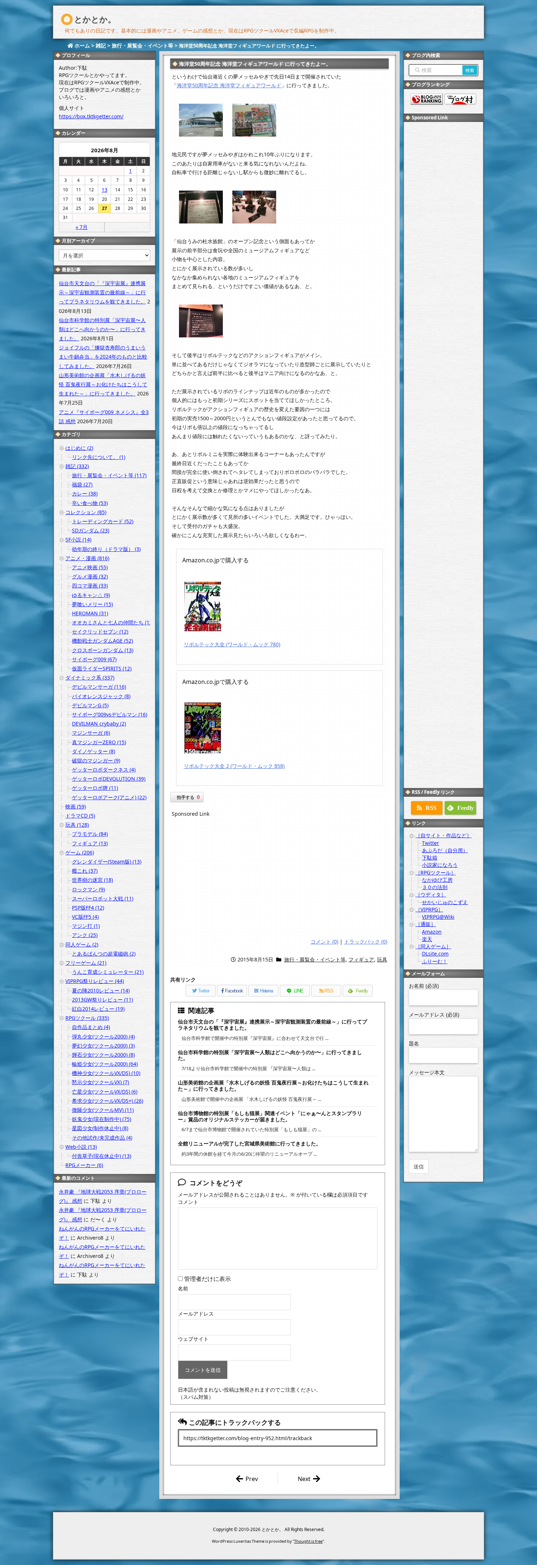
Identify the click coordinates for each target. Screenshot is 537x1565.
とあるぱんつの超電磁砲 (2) (104, 953)
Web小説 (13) (81, 1146)
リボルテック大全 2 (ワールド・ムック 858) (234, 765)
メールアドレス (196, 1313)
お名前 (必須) (424, 985)
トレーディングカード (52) (102, 521)
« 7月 (82, 226)
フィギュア (361, 959)
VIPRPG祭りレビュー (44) (94, 980)
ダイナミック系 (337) (89, 677)
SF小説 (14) (78, 539)
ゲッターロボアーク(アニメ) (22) (109, 797)
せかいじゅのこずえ (445, 902)
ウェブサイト (193, 1338)
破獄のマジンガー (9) (96, 760)
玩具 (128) (77, 824)
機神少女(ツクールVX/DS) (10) (106, 1073)
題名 (414, 1043)
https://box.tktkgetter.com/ (91, 116)
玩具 (382, 959)
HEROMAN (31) (90, 613)
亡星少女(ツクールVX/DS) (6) (104, 1091)
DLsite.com (435, 953)
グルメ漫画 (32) (90, 576)
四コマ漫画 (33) (90, 585)
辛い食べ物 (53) (90, 503)
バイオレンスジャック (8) (101, 696)
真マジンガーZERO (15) (99, 742)
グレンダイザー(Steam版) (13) (106, 861)
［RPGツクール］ (435, 872)
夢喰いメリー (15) (92, 604)
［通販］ (425, 924)
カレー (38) (85, 493)
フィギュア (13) (90, 843)
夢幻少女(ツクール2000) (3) (103, 1045)
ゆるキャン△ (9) (91, 595)
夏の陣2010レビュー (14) (101, 990)
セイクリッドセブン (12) (100, 631)
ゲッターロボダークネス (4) (104, 769)
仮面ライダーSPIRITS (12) (102, 668)
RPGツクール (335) (87, 1017)
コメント (188, 1201)
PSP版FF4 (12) (88, 907)
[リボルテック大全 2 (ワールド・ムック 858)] (202, 727)
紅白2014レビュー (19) (98, 1008)
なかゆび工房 (437, 879)
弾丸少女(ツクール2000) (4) (103, 1036)
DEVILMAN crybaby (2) (99, 723)
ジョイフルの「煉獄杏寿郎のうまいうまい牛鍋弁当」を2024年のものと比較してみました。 (103, 356)
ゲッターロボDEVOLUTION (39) (108, 778)
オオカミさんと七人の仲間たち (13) (113, 622)
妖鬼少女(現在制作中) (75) (101, 1119)
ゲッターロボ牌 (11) (95, 787)
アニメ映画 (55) (90, 567)
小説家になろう (440, 864)
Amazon (432, 931)
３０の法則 (435, 887)
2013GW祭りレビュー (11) (102, 999)
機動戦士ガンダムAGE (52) (102, 640)
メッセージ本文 (427, 1072)
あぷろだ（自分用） (445, 850)
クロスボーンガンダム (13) (102, 650)
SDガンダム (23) (90, 530)
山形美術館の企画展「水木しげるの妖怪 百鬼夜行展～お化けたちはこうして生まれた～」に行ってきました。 (273, 1085)
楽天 (427, 938)
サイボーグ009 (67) (94, 659)
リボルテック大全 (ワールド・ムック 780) (232, 644)
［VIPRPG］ (429, 909)
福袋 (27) (82, 484)
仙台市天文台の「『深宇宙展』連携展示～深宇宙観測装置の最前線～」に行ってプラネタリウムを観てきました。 (272, 1024)
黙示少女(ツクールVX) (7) (100, 1082)
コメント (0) (324, 941)
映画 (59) (75, 806)
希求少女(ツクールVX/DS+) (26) (107, 1100)
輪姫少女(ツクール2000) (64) (105, 1063)
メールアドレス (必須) (434, 1014)
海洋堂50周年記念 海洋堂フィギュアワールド (229, 85)
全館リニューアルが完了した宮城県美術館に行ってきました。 (249, 1143)
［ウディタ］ (430, 894)
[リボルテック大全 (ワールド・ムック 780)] (202, 606)
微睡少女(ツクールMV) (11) (103, 1109)
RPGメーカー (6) (84, 1165)
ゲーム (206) (79, 852)
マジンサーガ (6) (91, 732)
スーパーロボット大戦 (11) (102, 898)
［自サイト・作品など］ (443, 835)
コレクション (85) (85, 512)
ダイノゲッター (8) (93, 751)
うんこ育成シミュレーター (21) (108, 971)
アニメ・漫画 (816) (87, 558)
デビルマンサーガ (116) (99, 686)
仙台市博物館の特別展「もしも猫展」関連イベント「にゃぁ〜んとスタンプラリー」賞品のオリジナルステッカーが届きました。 (270, 1116)
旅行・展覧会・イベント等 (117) (109, 475)
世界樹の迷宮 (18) (92, 879)
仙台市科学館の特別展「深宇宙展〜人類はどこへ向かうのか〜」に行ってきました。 (270, 1055)
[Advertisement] (279, 879)
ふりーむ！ (435, 961)
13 (104, 189)
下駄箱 (429, 857)
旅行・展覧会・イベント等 (315, 959)
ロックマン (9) (88, 889)
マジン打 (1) (86, 925)
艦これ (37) (85, 870)
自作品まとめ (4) (91, 1026)
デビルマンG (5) (90, 705)
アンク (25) (85, 934)
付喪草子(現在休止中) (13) (101, 1155)
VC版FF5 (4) (85, 916)
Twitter (430, 842)
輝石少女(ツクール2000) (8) (103, 1054)
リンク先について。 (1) (98, 457)
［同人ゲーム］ (433, 946)
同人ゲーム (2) (81, 944)
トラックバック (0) (365, 941)
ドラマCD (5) (80, 815)
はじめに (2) (79, 447)
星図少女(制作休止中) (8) (100, 1128)
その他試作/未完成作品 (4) (102, 1137)
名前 (183, 1288)
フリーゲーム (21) (85, 962)
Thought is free (308, 1541)
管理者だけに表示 (207, 1279)
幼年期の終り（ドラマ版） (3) (106, 549)
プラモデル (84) (90, 833)
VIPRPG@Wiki (438, 916)
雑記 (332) (77, 466)
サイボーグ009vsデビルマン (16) (109, 714)
